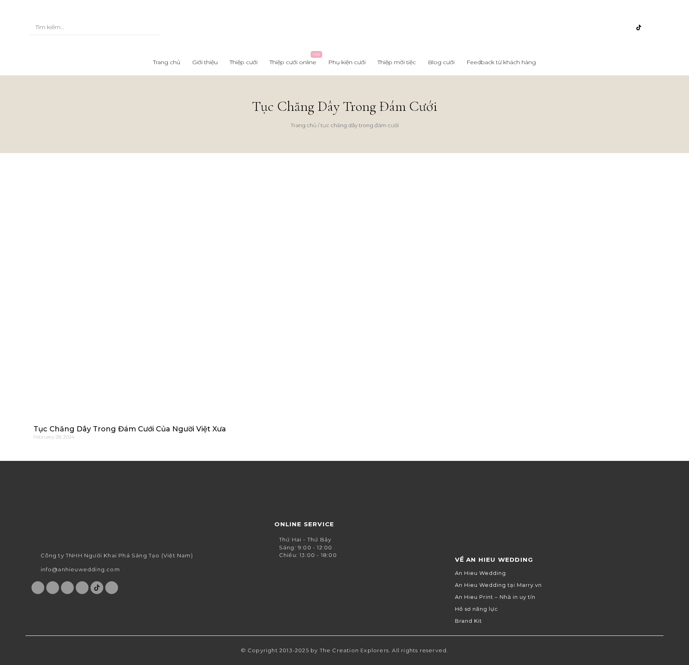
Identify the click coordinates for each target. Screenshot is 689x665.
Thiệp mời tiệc (397, 62)
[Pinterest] (625, 27)
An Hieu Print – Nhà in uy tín (495, 597)
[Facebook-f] (586, 27)
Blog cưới (441, 62)
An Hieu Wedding (480, 573)
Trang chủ (166, 62)
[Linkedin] (652, 27)
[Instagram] (599, 27)
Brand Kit (468, 621)
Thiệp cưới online (293, 62)
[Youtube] (612, 27)
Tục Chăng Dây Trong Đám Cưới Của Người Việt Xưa (129, 429)
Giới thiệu (205, 62)
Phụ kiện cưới (347, 62)
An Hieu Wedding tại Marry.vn (498, 585)
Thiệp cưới (244, 62)
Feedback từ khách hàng (501, 62)
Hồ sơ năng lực (476, 609)
